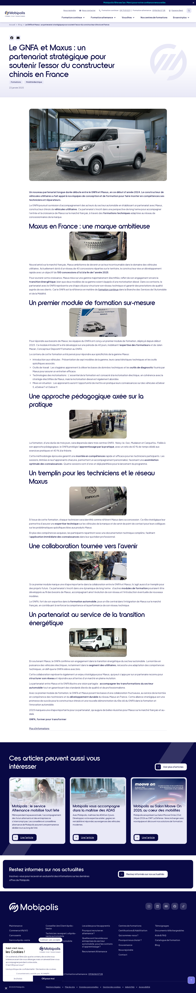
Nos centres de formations (154, 17)
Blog (20, 25)
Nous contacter (88, 10)
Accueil (12, 25)
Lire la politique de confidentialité (20, 969)
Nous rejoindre (69, 10)
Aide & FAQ (129, 987)
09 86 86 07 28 (158, 10)
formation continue (108, 289)
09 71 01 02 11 (125, 10)
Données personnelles (88, 987)
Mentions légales (53, 987)
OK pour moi (48, 978)
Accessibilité (144, 987)
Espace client (177, 10)
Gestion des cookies (112, 987)
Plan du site (70, 987)
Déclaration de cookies (46, 969)
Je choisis (18, 978)
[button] (6, 988)
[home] (15, 13)
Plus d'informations (39, 728)
